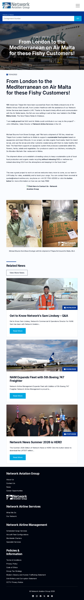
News (8, 487)
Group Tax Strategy (14, 571)
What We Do (11, 513)
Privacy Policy (11, 564)
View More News (17, 273)
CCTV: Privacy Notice (14, 582)
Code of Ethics (12, 567)
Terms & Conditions (13, 560)
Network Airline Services (23, 506)
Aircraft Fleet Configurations (17, 535)
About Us (10, 480)
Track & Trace (8, 15)
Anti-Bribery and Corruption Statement (21, 579)
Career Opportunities (14, 491)
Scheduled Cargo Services (16, 531)
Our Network (11, 516)
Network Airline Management (26, 525)
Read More (17, 331)
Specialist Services (13, 542)
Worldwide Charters (14, 538)
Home (35, 37)
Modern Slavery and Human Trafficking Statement (26, 575)
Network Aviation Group (22, 473)
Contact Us (10, 483)
